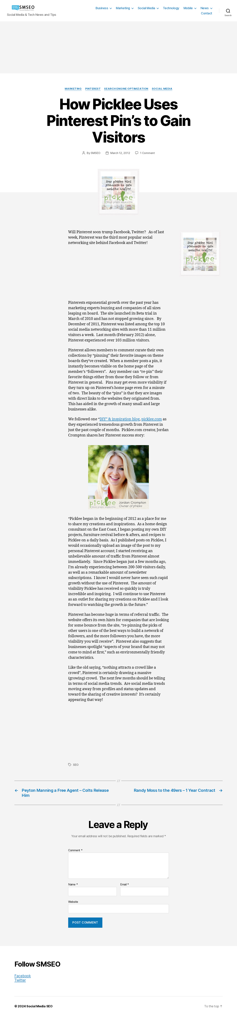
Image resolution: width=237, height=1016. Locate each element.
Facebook (22, 976)
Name (73, 884)
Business (102, 8)
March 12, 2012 (120, 153)
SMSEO (95, 153)
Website (73, 901)
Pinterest (93, 88)
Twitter (20, 980)
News (205, 8)
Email (124, 884)
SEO (76, 764)
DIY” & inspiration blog (120, 419)
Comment (75, 850)
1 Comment (147, 153)
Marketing (123, 8)
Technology (171, 8)
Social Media (146, 8)
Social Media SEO (39, 1006)
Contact (206, 13)
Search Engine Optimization (126, 88)
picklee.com (151, 419)
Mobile (188, 8)
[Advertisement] (118, 47)
